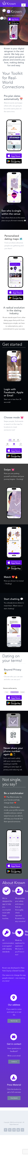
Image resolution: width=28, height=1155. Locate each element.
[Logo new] (9, 2)
